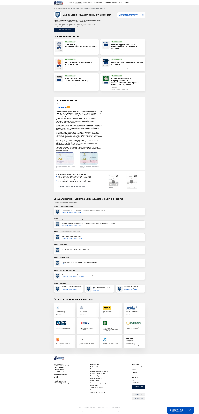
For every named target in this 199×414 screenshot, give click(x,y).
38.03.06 (56, 257)
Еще (126, 2)
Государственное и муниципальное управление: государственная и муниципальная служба (88, 223)
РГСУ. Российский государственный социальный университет (64, 313)
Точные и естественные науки (99, 390)
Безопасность (94, 366)
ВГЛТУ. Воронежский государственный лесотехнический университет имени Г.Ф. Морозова (110, 328)
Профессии (135, 382)
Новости (134, 372)
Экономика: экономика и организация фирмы (131, 287)
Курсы (121, 2)
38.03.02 (56, 244)
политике (179, 411)
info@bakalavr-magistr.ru (60, 374)
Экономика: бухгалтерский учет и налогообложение (71, 287)
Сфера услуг (94, 385)
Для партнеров (136, 374)
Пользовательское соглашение (113, 407)
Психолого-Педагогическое (98, 376)
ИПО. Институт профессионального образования (85, 313)
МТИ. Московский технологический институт (132, 344)
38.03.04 (56, 219)
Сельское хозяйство (96, 378)
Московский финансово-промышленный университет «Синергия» (87, 328)
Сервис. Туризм (94, 380)
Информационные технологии (99, 371)
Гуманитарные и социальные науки (100, 369)
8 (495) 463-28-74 (59, 369)
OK (189, 410)
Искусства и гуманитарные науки (71, 236)
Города (134, 369)
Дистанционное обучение (60, 8)
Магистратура (98, 2)
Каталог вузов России (138, 367)
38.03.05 (56, 206)
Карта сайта (135, 364)
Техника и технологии (96, 387)
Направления (94, 364)
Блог (133, 380)
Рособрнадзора (80, 186)
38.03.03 (56, 270)
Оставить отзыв (138, 386)
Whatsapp (137, 398)
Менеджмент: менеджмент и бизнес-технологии (75, 249)
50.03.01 (56, 231)
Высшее (78, 2)
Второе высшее (87, 2)
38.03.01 (56, 283)
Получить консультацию (64, 29)
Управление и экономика (97, 392)
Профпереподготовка (111, 2)
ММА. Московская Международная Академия (63, 327)
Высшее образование (73, 8)
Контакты (135, 377)
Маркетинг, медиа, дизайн (97, 373)
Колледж (71, 2)
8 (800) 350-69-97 (59, 368)
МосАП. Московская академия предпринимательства (134, 327)
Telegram (137, 394)
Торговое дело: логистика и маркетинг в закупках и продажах (79, 262)
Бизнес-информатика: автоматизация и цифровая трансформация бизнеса (83, 210)
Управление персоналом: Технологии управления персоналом (80, 275)
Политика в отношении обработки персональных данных (91, 407)
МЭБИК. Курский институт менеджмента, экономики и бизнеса (133, 313)
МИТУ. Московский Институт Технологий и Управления (87, 344)
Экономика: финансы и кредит (101, 287)
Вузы (81, 8)
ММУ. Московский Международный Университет (110, 312)
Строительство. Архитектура (98, 383)
